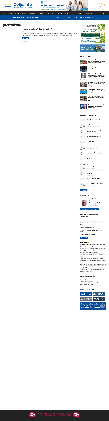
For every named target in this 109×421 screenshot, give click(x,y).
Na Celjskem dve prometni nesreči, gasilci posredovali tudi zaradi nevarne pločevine (96, 61)
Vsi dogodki (84, 190)
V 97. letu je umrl (93, 200)
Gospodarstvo (32, 13)
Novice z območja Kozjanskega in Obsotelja (91, 283)
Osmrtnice (80, 13)
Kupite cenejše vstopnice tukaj (87, 284)
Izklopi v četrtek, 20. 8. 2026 (87, 234)
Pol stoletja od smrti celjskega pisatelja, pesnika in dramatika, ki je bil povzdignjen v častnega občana (96, 75)
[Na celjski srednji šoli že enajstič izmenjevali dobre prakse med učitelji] (83, 84)
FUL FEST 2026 (90, 141)
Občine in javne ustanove (86, 281)
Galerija (17, 13)
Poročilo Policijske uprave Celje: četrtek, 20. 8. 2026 (92, 231)
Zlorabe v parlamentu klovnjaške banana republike (92, 244)
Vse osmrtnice (84, 209)
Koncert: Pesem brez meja (94, 136)
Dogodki (10, 13)
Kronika (67, 13)
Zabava (47, 13)
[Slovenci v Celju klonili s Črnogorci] (83, 69)
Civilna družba (83, 279)
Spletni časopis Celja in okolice (4, 13)
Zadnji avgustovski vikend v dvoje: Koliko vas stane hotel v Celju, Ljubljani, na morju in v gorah (96, 98)
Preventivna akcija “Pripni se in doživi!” (37, 29)
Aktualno (24, 13)
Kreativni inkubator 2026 (93, 119)
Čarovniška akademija (92, 166)
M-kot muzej (90, 124)
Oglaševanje (89, 13)
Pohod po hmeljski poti (93, 152)
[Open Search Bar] (104, 13)
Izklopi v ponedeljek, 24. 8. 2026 (88, 220)
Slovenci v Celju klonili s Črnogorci (94, 67)
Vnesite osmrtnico (94, 209)
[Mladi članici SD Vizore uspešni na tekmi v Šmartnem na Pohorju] (83, 91)
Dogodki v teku (84, 164)
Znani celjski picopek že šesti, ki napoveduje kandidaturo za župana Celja (96, 106)
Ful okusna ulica (91, 146)
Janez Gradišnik (94, 203)
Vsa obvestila (84, 238)
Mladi (53, 13)
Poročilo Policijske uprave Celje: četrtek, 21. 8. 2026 (92, 223)
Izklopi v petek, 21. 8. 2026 (87, 227)
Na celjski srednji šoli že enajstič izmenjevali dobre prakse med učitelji (96, 84)
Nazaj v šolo (90, 158)
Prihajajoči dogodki (88, 115)
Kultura (41, 13)
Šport (73, 13)
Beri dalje (25, 38)
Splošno (60, 13)
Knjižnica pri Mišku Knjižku (93, 178)
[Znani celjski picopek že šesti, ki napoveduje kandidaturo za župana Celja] (83, 106)
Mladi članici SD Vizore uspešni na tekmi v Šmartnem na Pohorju (96, 90)
